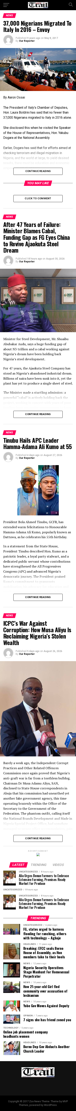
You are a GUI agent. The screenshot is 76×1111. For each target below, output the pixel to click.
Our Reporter (27, 40)
